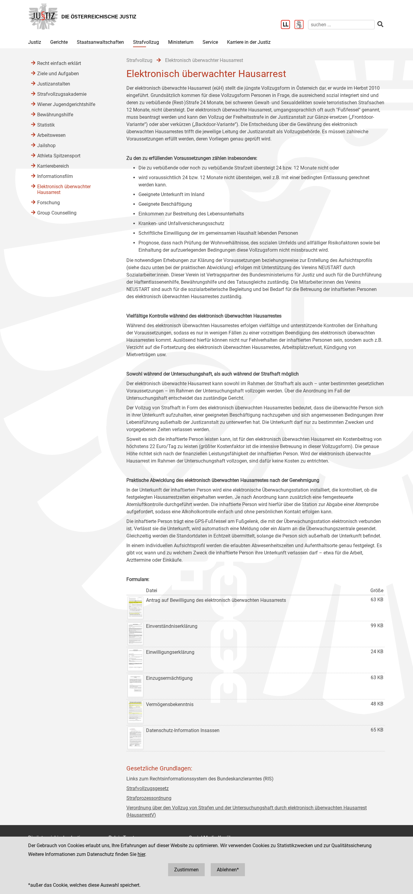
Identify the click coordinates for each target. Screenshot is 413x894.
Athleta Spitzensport (58, 156)
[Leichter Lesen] (287, 25)
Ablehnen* (228, 870)
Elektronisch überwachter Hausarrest (64, 189)
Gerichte (59, 42)
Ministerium (180, 42)
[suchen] (380, 24)
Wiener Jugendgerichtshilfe (66, 104)
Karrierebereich (53, 166)
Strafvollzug (146, 42)
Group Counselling (56, 213)
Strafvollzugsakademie (61, 94)
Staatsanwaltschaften (100, 42)
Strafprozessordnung (148, 798)
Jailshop (46, 145)
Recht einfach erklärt (59, 63)
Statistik (46, 125)
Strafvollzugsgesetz (147, 788)
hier (141, 854)
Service (210, 42)
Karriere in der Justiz (249, 42)
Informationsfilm (55, 176)
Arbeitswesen (51, 135)
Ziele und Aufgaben (58, 73)
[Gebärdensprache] (301, 25)
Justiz (34, 42)
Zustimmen (186, 870)
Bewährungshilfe (55, 115)
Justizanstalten (53, 84)
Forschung (48, 202)
